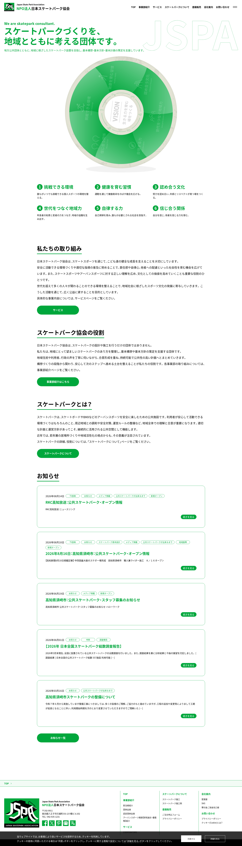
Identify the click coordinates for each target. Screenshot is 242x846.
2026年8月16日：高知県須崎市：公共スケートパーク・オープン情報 (97, 553)
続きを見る (188, 517)
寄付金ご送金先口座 (210, 807)
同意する (191, 838)
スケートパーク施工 (171, 799)
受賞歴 (204, 799)
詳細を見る (215, 838)
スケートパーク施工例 (172, 803)
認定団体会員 (129, 813)
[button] (58, 310)
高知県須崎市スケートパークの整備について (80, 696)
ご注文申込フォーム (171, 814)
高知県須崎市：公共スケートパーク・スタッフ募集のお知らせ (93, 599)
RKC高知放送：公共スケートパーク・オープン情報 (84, 502)
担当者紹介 (128, 805)
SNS (203, 803)
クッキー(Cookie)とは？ (212, 822)
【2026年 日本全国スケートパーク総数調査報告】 (84, 646)
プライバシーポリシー (172, 818)
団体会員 (127, 809)
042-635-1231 (53, 816)
